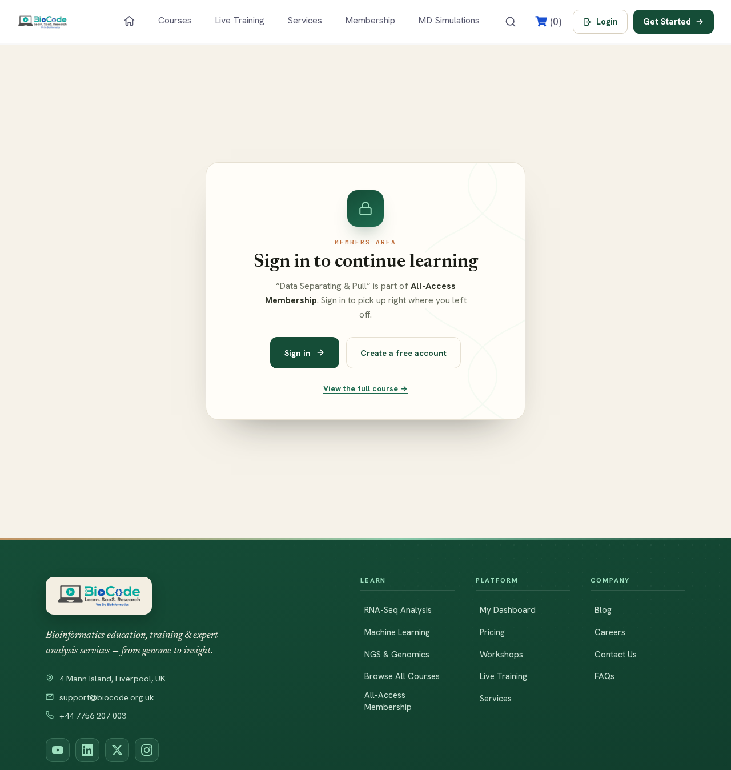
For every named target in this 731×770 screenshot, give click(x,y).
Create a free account (403, 352)
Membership (370, 20)
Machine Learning (397, 632)
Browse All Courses (402, 676)
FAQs (604, 676)
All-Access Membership (388, 701)
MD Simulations (449, 20)
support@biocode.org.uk (106, 697)
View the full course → (365, 388)
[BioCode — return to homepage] (171, 596)
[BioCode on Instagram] (147, 750)
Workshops (501, 654)
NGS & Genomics (396, 654)
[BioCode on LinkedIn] (87, 750)
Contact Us (616, 654)
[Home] (129, 21)
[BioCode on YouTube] (58, 750)
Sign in (297, 352)
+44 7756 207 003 (92, 716)
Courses (175, 20)
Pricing (492, 632)
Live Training (239, 20)
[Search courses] (510, 22)
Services (304, 20)
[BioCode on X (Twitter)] (117, 750)
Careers (610, 632)
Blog (603, 610)
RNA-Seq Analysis (398, 610)
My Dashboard (508, 610)
